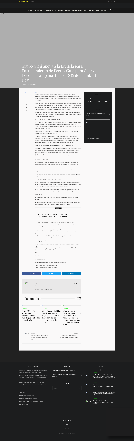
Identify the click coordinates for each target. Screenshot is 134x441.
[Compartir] (27, 104)
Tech (85, 10)
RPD (27, 99)
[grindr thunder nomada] (88, 384)
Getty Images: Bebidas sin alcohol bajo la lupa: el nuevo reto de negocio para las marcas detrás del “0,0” (51, 316)
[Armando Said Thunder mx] (31, 305)
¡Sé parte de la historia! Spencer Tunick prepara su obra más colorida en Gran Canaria (103, 402)
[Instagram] (108, 1)
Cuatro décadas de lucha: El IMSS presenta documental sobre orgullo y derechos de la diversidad (104, 393)
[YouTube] (68, 420)
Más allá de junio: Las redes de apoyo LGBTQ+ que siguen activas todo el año (103, 385)
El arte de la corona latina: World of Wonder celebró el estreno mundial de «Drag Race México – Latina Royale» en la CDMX (104, 377)
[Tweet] (27, 107)
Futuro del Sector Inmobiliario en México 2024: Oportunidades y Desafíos (39, 336)
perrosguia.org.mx (58, 197)
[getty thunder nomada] (51, 305)
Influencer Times (77, 10)
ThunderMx (24, 84)
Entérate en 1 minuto (50, 10)
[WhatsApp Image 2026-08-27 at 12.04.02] (72, 305)
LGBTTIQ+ (103, 10)
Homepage (30, 10)
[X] (106, 1)
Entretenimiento (94, 10)
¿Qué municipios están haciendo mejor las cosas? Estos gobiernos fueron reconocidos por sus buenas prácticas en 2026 (72, 318)
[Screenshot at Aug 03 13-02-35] (88, 375)
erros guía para (40, 152)
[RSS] (71, 420)
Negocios (67, 10)
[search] (79, 388)
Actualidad (38, 10)
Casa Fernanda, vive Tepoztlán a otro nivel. (63, 370)
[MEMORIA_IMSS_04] (88, 392)
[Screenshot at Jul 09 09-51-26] (88, 401)
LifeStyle (60, 10)
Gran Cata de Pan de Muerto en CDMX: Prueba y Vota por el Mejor (69, 335)
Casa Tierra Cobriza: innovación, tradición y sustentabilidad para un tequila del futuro (52, 215)
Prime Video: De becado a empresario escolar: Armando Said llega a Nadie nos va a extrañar (31, 315)
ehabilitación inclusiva (54, 152)
